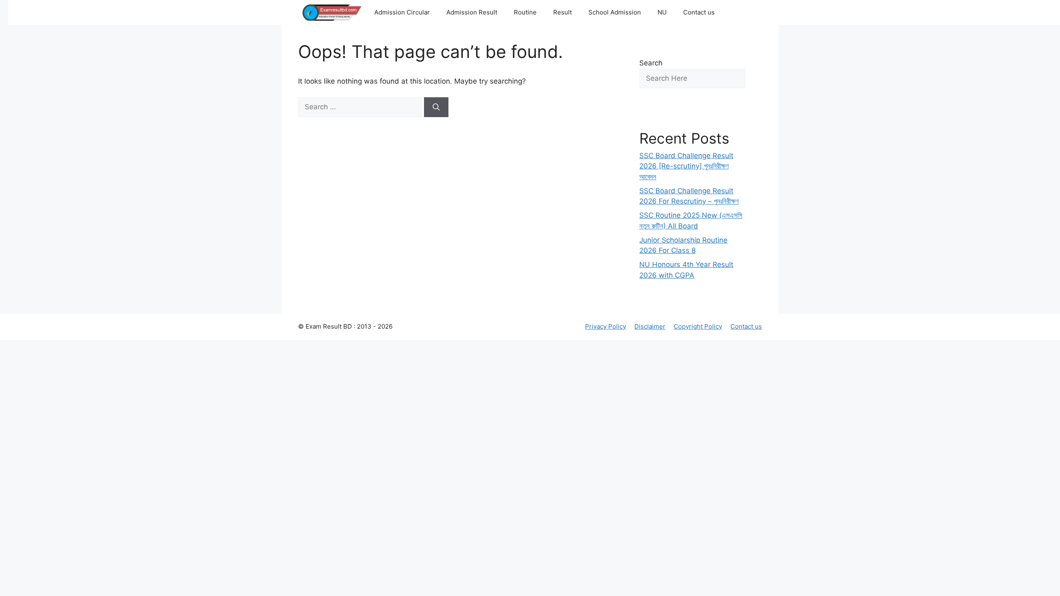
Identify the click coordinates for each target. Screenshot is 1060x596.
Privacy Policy (605, 326)
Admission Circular (402, 12)
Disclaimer (649, 326)
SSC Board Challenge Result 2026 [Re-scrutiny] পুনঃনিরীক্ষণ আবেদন (686, 166)
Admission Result (471, 12)
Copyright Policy (698, 326)
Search (650, 63)
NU (662, 12)
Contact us (699, 12)
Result (562, 12)
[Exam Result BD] (332, 12)
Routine (525, 12)
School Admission (614, 12)
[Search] (436, 107)
